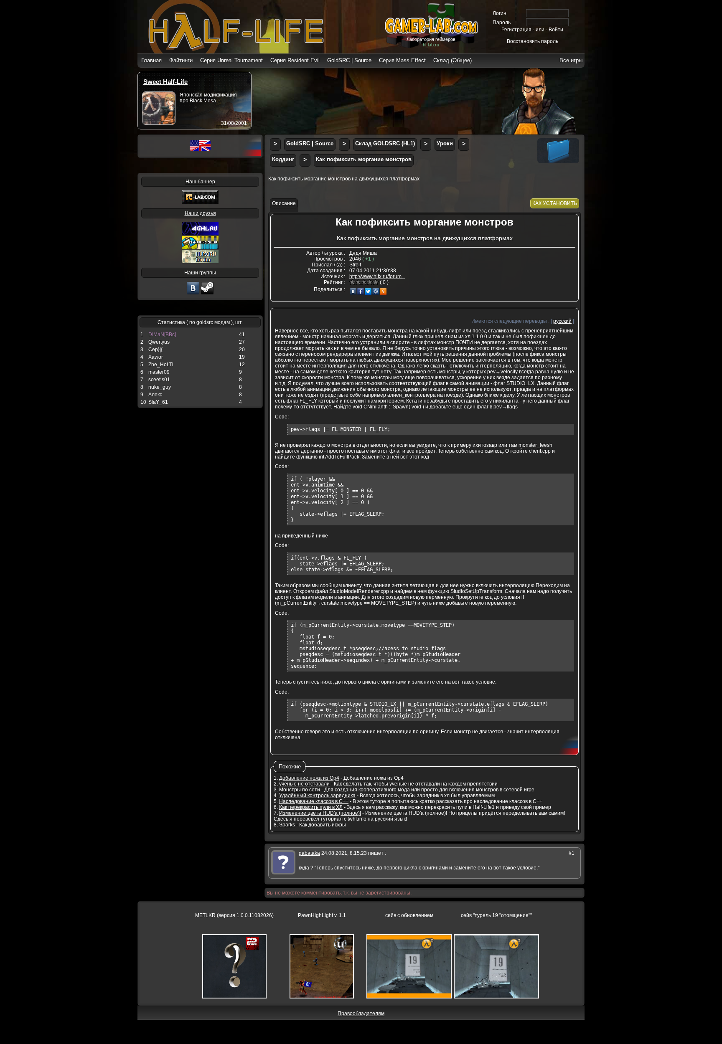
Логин (499, 13)
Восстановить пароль (532, 41)
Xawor (155, 357)
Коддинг (283, 159)
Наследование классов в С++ (313, 801)
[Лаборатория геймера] (193, 293)
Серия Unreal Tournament (231, 60)
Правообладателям (361, 1013)
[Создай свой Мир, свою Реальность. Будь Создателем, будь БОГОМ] (200, 247)
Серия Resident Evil (295, 60)
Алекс (155, 395)
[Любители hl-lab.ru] (207, 293)
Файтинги (181, 60)
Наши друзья (200, 213)
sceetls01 (159, 380)
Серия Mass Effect (402, 60)
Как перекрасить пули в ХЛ (311, 807)
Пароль (502, 22)
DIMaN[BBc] (162, 334)
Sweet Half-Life (165, 81)
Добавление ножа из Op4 (309, 778)
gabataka (309, 853)
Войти (556, 30)
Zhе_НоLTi (160, 364)
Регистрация (516, 30)
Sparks (287, 825)
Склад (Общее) (452, 60)
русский (562, 321)
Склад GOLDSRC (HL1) (385, 143)
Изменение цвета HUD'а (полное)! (320, 813)
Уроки (445, 143)
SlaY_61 (158, 402)
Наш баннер (200, 182)
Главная (151, 60)
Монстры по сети (299, 790)
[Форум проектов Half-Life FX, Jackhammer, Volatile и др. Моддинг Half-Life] (200, 261)
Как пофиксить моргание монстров (364, 159)
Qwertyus (159, 342)
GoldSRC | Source (349, 60)
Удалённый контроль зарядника (317, 795)
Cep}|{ (155, 349)
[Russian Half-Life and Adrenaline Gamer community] (200, 233)
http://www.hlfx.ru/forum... (377, 276)
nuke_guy (159, 387)
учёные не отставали (304, 784)
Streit (355, 265)
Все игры (570, 60)
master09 (159, 372)
